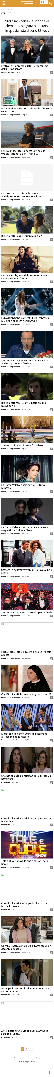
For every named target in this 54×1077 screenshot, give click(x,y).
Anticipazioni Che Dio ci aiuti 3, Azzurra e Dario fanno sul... (25, 990)
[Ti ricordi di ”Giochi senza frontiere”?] (27, 429)
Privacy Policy (35, 1058)
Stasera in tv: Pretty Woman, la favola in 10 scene (26, 571)
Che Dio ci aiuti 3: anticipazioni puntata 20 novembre (26, 777)
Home (3, 9)
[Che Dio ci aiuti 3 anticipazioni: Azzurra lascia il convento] (27, 887)
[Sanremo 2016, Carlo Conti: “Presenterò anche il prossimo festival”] (27, 344)
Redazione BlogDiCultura (10, 115)
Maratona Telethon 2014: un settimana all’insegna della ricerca (24, 735)
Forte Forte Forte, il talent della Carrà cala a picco (26, 653)
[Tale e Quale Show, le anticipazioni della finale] (27, 844)
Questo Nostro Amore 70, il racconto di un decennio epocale (26, 947)
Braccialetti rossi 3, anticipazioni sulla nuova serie (23, 404)
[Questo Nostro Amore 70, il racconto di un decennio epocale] (27, 929)
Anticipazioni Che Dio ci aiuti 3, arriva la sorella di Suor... (24, 1032)
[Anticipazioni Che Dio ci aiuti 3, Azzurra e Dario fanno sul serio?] (27, 972)
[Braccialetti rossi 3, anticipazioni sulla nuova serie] (27, 387)
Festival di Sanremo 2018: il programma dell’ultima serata (24, 67)
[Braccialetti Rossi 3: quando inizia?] (27, 220)
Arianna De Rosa (7, 72)
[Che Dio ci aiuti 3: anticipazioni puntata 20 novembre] (27, 760)
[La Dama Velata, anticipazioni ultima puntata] (27, 469)
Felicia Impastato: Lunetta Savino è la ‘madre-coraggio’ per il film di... (23, 152)
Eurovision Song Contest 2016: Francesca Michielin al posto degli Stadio (25, 319)
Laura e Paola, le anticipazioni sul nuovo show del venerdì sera (24, 277)
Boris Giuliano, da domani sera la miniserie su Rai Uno (26, 110)
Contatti (16, 1058)
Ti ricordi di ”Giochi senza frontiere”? (23, 445)
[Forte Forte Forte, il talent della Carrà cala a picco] (27, 636)
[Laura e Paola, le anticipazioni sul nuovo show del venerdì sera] (27, 259)
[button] (50, 3)
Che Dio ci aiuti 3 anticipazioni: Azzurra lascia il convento (24, 905)
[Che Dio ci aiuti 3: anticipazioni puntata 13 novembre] (27, 802)
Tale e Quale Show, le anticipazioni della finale (24, 862)
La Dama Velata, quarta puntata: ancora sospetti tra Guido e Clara (24, 529)
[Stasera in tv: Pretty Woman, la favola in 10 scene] (27, 553)
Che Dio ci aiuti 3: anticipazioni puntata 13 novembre (26, 820)
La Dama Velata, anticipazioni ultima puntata (23, 486)
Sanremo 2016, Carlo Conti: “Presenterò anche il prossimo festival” (24, 362)
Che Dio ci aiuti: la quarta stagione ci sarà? (26, 694)
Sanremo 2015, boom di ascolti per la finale (26, 612)
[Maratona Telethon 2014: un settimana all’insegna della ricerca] (27, 717)
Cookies (25, 1058)
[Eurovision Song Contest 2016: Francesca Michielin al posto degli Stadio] (27, 301)
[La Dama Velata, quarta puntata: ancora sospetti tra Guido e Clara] (27, 511)
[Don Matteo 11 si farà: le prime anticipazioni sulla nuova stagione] (27, 177)
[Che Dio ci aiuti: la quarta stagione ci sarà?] (27, 678)
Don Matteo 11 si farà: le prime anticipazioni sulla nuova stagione (21, 195)
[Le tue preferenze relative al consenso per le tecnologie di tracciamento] (49, 1072)
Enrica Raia (5, 782)
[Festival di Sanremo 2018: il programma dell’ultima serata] (27, 50)
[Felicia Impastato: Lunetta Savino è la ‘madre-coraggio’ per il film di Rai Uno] (27, 135)
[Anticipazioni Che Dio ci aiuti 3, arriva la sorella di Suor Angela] (27, 1015)
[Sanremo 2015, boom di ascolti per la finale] (27, 596)
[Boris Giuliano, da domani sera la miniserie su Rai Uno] (27, 92)
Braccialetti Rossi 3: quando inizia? (21, 236)
